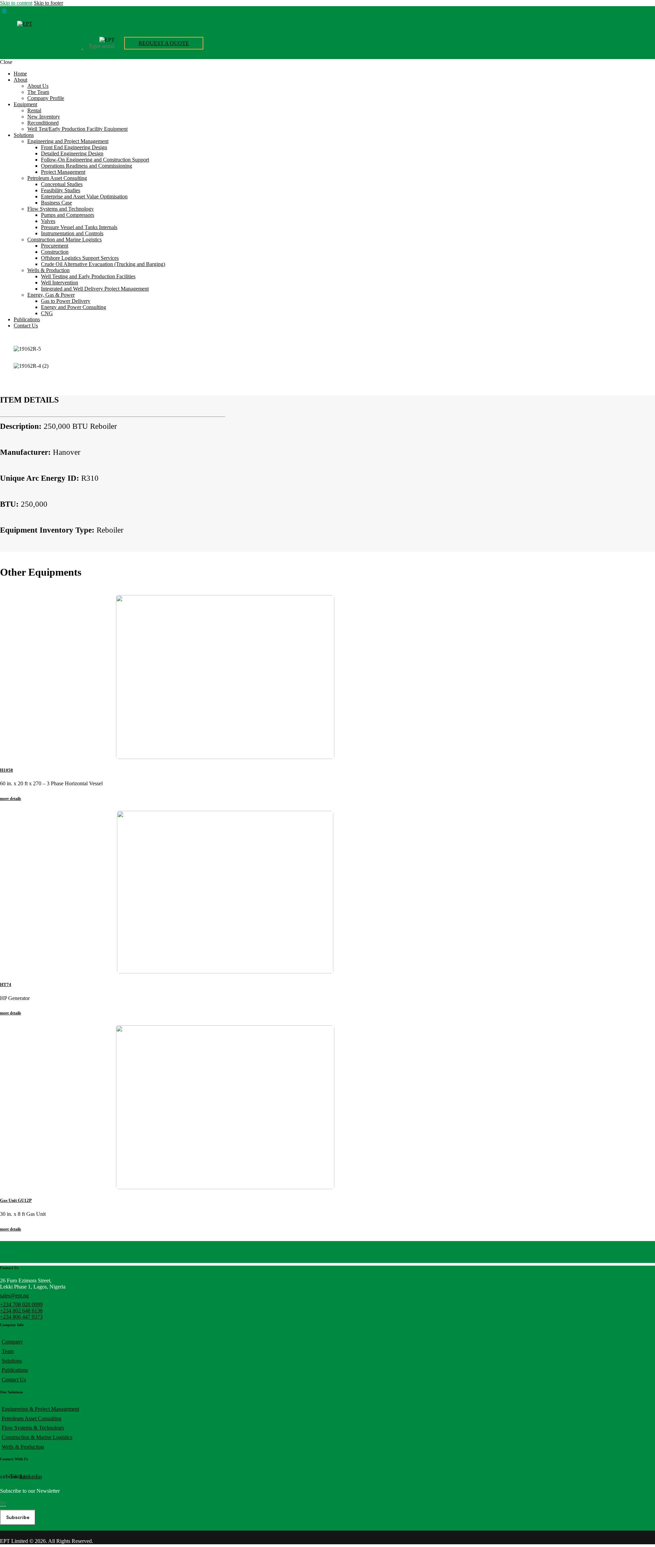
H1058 (6, 770)
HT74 (5, 984)
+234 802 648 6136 (21, 1310)
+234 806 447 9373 (21, 1317)
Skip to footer (48, 3)
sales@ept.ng (14, 1295)
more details (10, 798)
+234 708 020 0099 (21, 1304)
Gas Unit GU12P (16, 1200)
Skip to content (16, 3)
